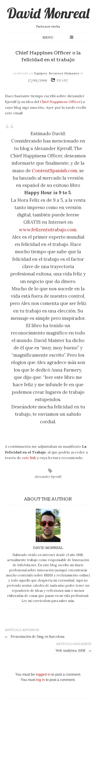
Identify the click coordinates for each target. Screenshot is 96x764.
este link (29, 457)
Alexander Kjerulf (48, 477)
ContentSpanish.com (54, 171)
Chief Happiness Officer (60, 101)
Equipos (40, 73)
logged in (43, 674)
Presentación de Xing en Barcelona (35, 637)
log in (40, 680)
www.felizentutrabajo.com (47, 230)
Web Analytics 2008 (73, 651)
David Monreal (48, 13)
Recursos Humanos (64, 73)
